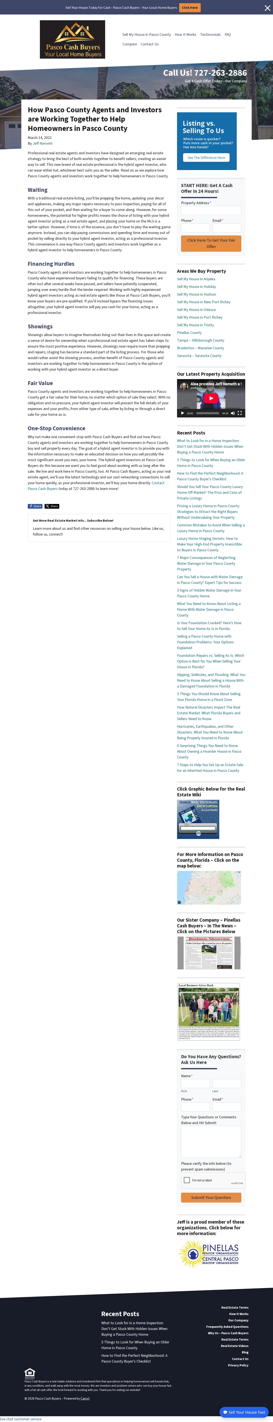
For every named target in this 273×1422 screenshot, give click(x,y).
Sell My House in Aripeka (196, 279)
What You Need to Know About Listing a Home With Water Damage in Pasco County (209, 609)
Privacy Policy (238, 1365)
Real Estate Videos (234, 1346)
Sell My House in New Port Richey (203, 302)
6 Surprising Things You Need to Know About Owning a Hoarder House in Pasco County (209, 751)
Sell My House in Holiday (196, 286)
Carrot (85, 1398)
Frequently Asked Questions (227, 1326)
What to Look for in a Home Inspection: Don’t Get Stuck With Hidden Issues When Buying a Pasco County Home (210, 446)
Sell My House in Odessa (196, 309)
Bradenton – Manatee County (200, 348)
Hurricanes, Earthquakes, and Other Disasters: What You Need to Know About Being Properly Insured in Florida (210, 732)
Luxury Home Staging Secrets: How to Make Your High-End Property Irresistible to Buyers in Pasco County (209, 544)
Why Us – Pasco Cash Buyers (228, 1333)
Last (215, 1091)
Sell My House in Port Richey (199, 317)
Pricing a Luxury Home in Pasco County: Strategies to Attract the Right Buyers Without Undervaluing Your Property (208, 511)
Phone (187, 220)
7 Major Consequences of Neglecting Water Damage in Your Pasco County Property (206, 563)
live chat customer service (20, 1419)
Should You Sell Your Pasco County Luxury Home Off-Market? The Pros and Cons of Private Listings (210, 492)
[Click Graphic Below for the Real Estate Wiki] (198, 819)
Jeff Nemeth (42, 143)
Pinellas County (189, 332)
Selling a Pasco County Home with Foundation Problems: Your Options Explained (205, 642)
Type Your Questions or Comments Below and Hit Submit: (208, 1120)
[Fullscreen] (240, 413)
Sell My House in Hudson (196, 294)
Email (217, 220)
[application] (211, 398)
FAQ (228, 34)
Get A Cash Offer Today (203, 81)
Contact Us (150, 44)
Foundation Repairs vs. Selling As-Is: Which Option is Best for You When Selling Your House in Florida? (210, 661)
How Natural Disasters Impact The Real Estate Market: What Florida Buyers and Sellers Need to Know (208, 713)
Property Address (196, 203)
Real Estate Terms (234, 1307)
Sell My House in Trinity (195, 325)
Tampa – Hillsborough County (200, 340)
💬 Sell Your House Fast (244, 1412)
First (184, 1091)
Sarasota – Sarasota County (199, 355)
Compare (129, 44)
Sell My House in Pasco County (146, 34)
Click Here (190, 7)
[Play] (182, 413)
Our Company (236, 81)
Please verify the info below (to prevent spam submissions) (206, 1166)
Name (187, 1076)
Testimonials (210, 34)
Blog (245, 1352)
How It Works (185, 34)
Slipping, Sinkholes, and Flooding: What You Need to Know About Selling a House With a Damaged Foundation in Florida (211, 680)
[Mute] (233, 413)
